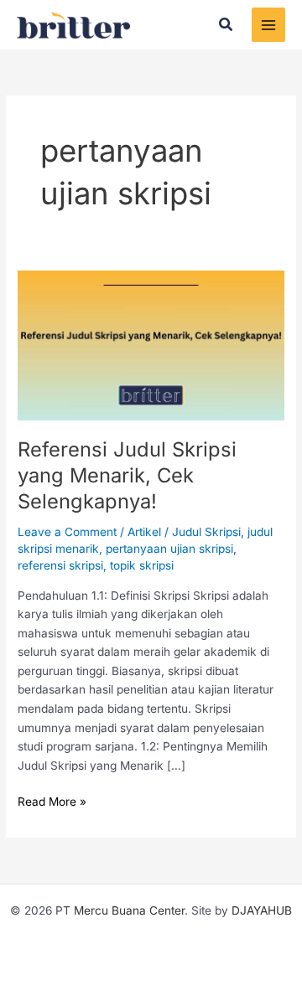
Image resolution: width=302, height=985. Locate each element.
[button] (226, 24)
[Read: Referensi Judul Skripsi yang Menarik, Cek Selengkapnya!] (151, 344)
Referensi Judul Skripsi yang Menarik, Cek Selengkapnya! (127, 475)
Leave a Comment (67, 532)
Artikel (144, 532)
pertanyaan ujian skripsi (169, 548)
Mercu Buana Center (129, 910)
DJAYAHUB (262, 910)
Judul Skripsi (206, 532)
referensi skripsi (60, 565)
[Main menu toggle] (269, 25)
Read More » (52, 800)
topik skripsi (142, 565)
